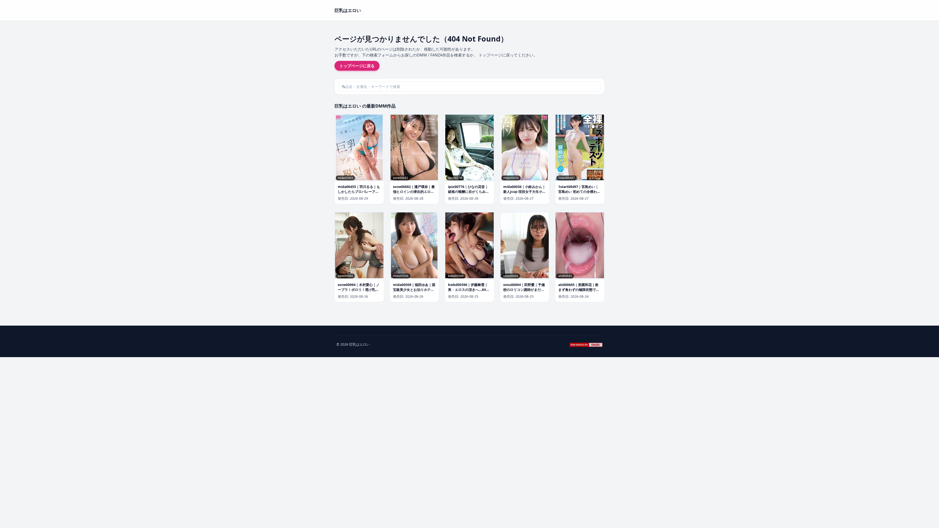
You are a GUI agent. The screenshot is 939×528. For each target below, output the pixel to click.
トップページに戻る (357, 65)
